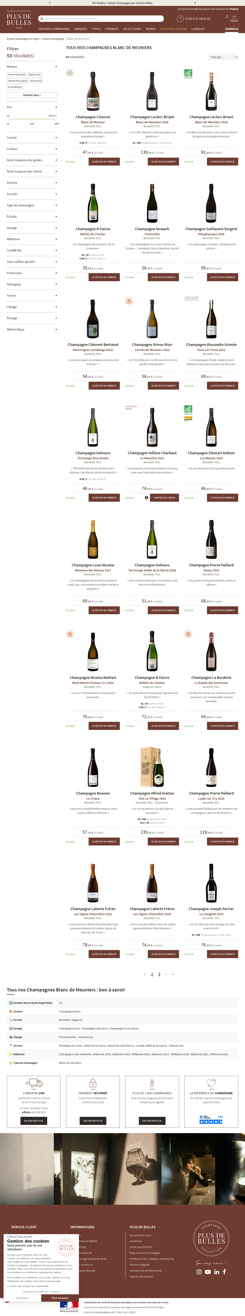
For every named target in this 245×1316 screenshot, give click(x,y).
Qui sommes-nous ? (141, 1235)
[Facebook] (224, 1271)
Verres (151, 29)
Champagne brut (69, 1028)
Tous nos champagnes (54, 29)
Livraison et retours (81, 1264)
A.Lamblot (14, 86)
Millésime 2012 (219, 1054)
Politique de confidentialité (146, 1270)
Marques (80, 29)
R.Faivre (35, 80)
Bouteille (64, 1020)
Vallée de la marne (95, 1045)
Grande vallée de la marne (151, 1045)
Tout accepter (60, 1297)
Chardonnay (85, 1037)
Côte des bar (176, 1045)
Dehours (34, 74)
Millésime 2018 (141, 1054)
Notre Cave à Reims (141, 1247)
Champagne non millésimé (75, 1054)
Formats (112, 29)
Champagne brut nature (124, 1028)
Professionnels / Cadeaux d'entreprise (152, 1258)
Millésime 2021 (199, 1054)
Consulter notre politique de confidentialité (27, 1286)
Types (96, 29)
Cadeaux (198, 29)
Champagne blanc (70, 1011)
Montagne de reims (70, 1045)
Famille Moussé (17, 80)
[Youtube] (208, 1271)
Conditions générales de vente (88, 1258)
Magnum (77, 1020)
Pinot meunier (67, 1037)
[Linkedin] (217, 1271)
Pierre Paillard (16, 74)
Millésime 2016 (102, 1054)
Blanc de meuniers (70, 1063)
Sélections (132, 29)
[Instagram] (199, 1271)
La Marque (136, 1241)
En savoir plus (33, 1120)
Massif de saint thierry (121, 1045)
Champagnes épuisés (82, 1270)
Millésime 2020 (180, 1054)
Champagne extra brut (94, 1028)
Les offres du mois (173, 29)
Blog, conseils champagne (145, 1253)
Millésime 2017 (160, 1054)
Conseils (231, 29)
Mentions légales (139, 1264)
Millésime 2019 (121, 1054)
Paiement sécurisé (81, 1253)
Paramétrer (22, 1297)
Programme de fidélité (83, 1241)
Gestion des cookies (141, 1276)
